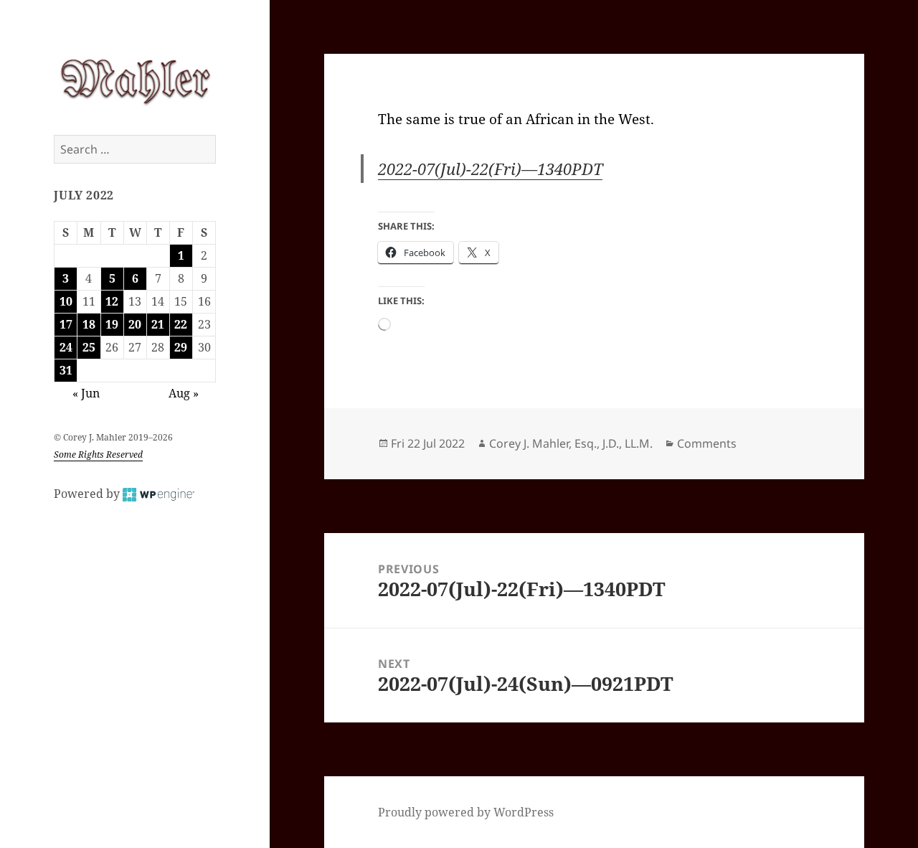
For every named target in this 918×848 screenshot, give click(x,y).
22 (180, 324)
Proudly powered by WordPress (466, 812)
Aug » (184, 393)
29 (180, 347)
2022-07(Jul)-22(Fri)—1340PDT (490, 168)
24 (66, 347)
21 (157, 324)
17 (66, 324)
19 (111, 324)
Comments (707, 443)
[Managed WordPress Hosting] (158, 493)
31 (66, 370)
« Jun (86, 393)
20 (134, 324)
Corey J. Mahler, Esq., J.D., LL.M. (571, 443)
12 (111, 301)
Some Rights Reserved (98, 454)
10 (66, 301)
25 (88, 347)
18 (88, 324)
